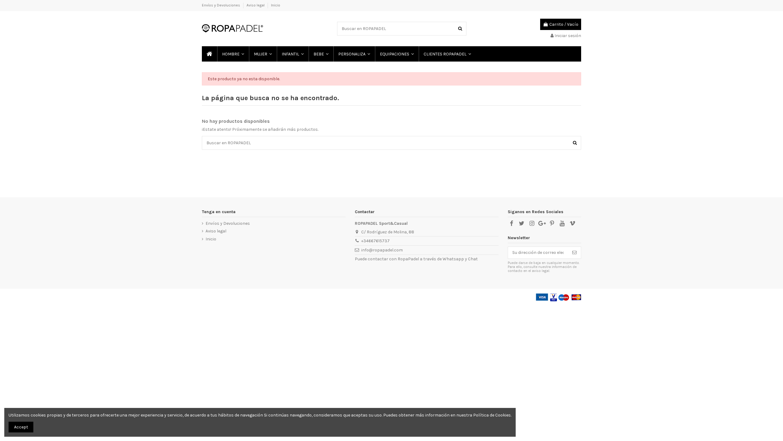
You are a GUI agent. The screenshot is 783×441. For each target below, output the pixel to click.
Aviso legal (256, 5)
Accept (21, 427)
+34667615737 (375, 240)
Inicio (275, 5)
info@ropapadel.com (382, 250)
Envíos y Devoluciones (221, 5)
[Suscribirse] (574, 252)
